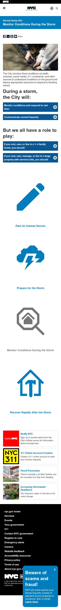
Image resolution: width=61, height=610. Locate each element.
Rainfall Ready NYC (12, 20)
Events (8, 520)
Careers (8, 546)
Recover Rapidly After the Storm (30, 412)
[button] (30, 107)
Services (9, 515)
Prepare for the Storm (30, 288)
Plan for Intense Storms (30, 226)
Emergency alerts (14, 542)
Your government (14, 524)
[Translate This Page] (52, 8)
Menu (5, 8)
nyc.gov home (12, 511)
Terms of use (11, 564)
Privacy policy (12, 560)
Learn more (31, 601)
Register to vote (13, 538)
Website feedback (14, 551)
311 (6, 529)
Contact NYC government (18, 533)
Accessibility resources (17, 555)
